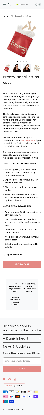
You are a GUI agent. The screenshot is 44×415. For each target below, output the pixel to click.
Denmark (13, 385)
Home (5, 16)
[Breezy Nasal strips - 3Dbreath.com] (22, 39)
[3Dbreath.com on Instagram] (16, 379)
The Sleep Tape (27, 140)
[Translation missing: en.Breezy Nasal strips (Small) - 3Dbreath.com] (17, 68)
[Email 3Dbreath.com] (5, 379)
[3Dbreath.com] (22, 4)
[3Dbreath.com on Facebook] (11, 379)
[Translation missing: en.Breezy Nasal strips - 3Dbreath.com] (7, 68)
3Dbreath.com (17, 409)
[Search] (9, 4)
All (12, 16)
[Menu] (4, 4)
